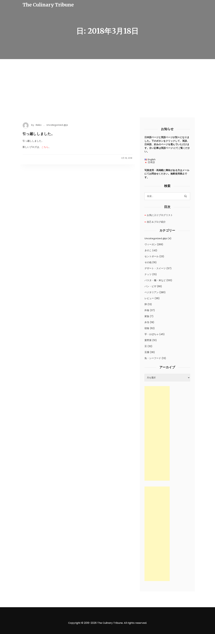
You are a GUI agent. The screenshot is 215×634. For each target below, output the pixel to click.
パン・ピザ (150, 286)
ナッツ (148, 274)
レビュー (149, 298)
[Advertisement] (107, 94)
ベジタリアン (151, 292)
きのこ (148, 250)
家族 (146, 316)
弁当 (146, 322)
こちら (44, 147)
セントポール (151, 256)
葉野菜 (148, 340)
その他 (148, 262)
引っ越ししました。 (39, 134)
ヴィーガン (150, 244)
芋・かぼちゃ (151, 334)
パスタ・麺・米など (155, 280)
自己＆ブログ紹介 (156, 221)
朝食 (146, 328)
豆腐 (146, 352)
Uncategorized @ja (57, 125)
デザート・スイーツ (155, 268)
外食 (146, 310)
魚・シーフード (152, 358)
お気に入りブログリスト (160, 215)
